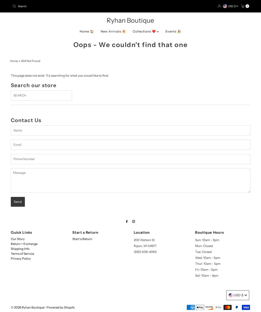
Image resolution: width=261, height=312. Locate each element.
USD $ (232, 6)
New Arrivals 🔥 (113, 31)
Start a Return (82, 239)
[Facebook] (127, 221)
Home (14, 61)
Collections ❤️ (145, 31)
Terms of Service (22, 254)
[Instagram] (133, 221)
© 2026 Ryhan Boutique (27, 307)
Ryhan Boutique (130, 20)
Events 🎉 (173, 31)
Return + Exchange (24, 244)
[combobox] (70, 6)
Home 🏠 (87, 31)
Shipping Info (20, 249)
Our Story (18, 239)
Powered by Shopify (61, 307)
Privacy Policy (21, 258)
